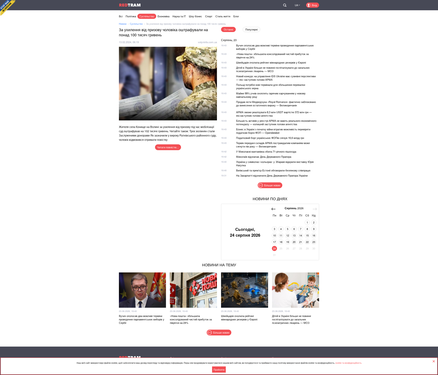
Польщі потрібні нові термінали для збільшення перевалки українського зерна (270, 86)
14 (300, 235)
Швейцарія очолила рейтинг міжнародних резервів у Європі (271, 62)
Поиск (284, 5)
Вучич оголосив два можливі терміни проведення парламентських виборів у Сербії (275, 47)
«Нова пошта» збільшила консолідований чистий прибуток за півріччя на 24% (272, 55)
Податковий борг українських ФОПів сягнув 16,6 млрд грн (270, 138)
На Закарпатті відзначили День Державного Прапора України (272, 175)
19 (287, 242)
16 (313, 235)
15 (307, 235)
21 (300, 242)
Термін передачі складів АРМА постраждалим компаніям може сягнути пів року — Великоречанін (273, 144)
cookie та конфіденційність (348, 362)
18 (281, 242)
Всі (121, 16)
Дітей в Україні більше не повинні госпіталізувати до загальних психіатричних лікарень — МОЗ (273, 69)
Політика (131, 16)
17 (274, 242)
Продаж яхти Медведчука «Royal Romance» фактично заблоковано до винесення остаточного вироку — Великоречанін (276, 103)
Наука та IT (179, 16)
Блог (236, 16)
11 (281, 235)
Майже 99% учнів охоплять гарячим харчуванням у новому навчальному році (271, 94)
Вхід (314, 5)
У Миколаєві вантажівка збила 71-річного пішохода (266, 151)
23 (313, 242)
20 (294, 242)
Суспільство (146, 16)
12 (287, 235)
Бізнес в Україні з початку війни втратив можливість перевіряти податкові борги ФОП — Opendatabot (273, 130)
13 (294, 235)
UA (296, 5)
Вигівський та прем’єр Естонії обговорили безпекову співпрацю (273, 170)
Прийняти (219, 369)
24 (274, 248)
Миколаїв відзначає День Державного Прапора (263, 156)
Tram (130, 5)
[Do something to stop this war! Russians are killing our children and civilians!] (7, 7)
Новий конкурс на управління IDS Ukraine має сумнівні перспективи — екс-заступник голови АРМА (276, 77)
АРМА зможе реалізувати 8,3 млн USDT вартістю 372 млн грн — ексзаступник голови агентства (274, 113)
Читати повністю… (168, 147)
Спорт (208, 16)
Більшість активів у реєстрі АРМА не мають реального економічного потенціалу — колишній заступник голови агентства (276, 122)
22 (307, 242)
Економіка (163, 16)
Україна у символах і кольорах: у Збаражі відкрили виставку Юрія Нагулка (275, 163)
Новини (122, 23)
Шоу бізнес (195, 16)
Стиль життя (222, 16)
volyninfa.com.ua (207, 42)
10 (274, 235)
